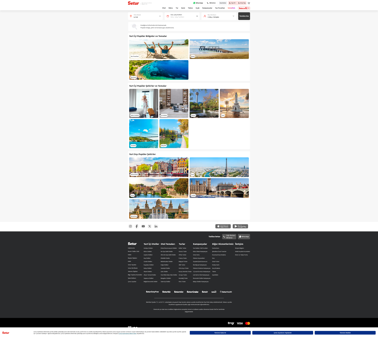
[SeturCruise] (192, 292)
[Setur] (133, 3)
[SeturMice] (178, 292)
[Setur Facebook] (137, 228)
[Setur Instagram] (131, 228)
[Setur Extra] (244, 8)
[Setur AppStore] (224, 228)
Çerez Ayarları (132, 282)
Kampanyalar (207, 8)
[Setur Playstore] (241, 228)
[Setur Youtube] (144, 228)
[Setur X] (150, 228)
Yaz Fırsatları (220, 8)
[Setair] (205, 292)
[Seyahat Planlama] (248, 3)
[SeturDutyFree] (152, 292)
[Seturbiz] (166, 292)
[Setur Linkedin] (157, 228)
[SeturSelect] (213, 292)
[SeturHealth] (226, 292)
